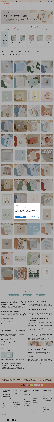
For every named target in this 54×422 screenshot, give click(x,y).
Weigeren (33, 216)
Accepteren (20, 216)
